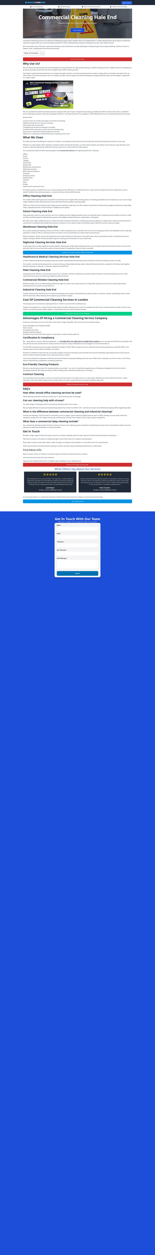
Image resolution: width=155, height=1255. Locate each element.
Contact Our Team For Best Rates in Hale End (77, 252)
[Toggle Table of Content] (41, 53)
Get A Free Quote (77, 501)
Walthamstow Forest (40, 461)
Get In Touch (127, 3)
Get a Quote (77, 30)
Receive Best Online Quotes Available (77, 313)
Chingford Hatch (53, 461)
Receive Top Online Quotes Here (77, 384)
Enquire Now (77, 507)
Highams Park (28, 461)
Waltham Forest (65, 461)
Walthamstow (76, 461)
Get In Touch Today (77, 59)
